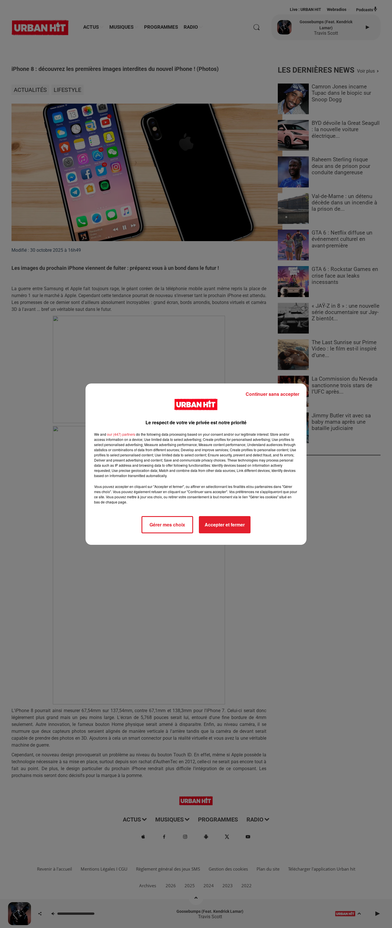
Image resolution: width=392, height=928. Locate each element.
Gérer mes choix (167, 524)
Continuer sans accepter (272, 394)
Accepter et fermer (225, 524)
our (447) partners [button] (121, 434)
